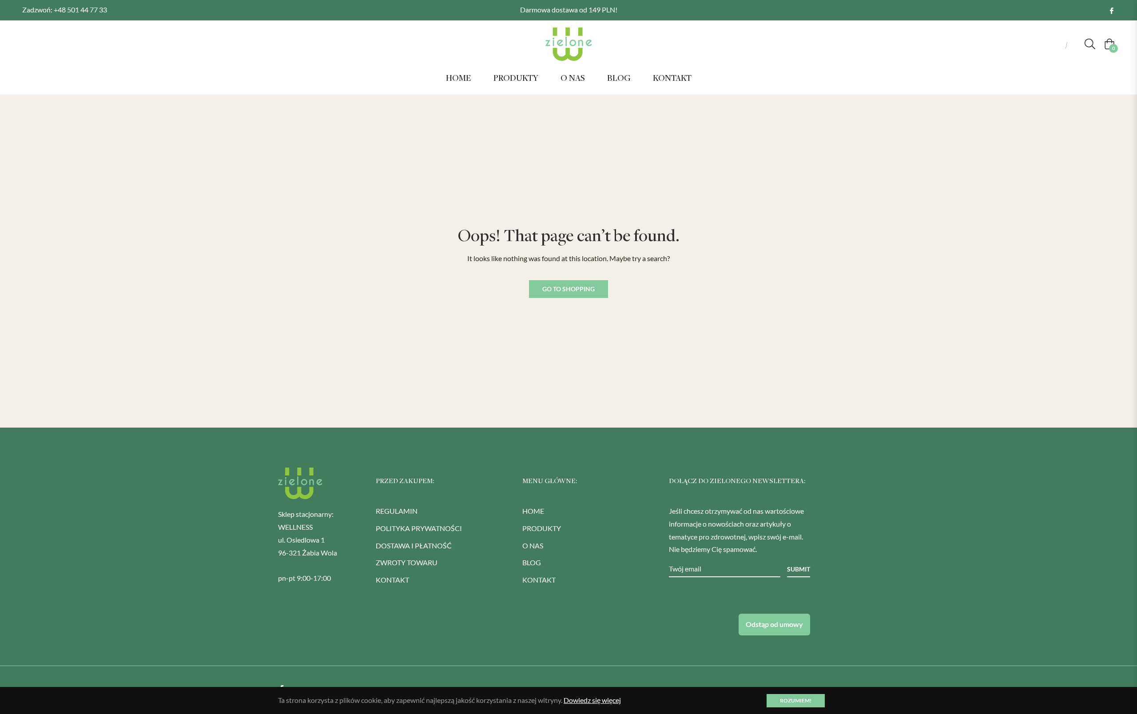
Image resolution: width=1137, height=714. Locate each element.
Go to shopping (568, 289)
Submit (798, 569)
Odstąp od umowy (774, 624)
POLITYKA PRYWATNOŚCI (419, 528)
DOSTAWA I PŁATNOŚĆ (414, 545)
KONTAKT (392, 579)
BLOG (531, 562)
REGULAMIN (396, 511)
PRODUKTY (541, 528)
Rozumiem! (795, 700)
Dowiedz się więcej (592, 700)
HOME (533, 511)
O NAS (532, 545)
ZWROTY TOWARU (406, 562)
